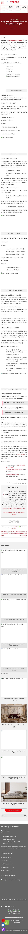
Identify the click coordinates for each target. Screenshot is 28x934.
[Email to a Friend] (15, 521)
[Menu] (26, 2)
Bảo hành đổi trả (7, 860)
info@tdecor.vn (10, 839)
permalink (14, 528)
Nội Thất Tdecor (20, 28)
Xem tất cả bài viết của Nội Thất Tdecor (13, 512)
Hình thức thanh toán (8, 864)
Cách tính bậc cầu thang (13, 474)
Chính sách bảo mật (8, 870)
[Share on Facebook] (10, 521)
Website (14, 514)
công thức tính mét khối (15, 40)
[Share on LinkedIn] (18, 521)
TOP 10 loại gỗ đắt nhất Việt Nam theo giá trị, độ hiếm (7, 533)
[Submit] (25, 815)
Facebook (4, 509)
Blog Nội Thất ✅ (14, 19)
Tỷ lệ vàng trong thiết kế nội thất (14, 469)
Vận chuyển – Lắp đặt (8, 867)
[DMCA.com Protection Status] (6, 922)
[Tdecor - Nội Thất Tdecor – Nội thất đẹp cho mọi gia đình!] (14, 2)
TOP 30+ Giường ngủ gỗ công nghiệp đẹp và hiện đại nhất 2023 (20, 533)
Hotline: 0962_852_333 (19, 509)
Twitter (10, 509)
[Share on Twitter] (12, 521)
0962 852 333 (21, 454)
